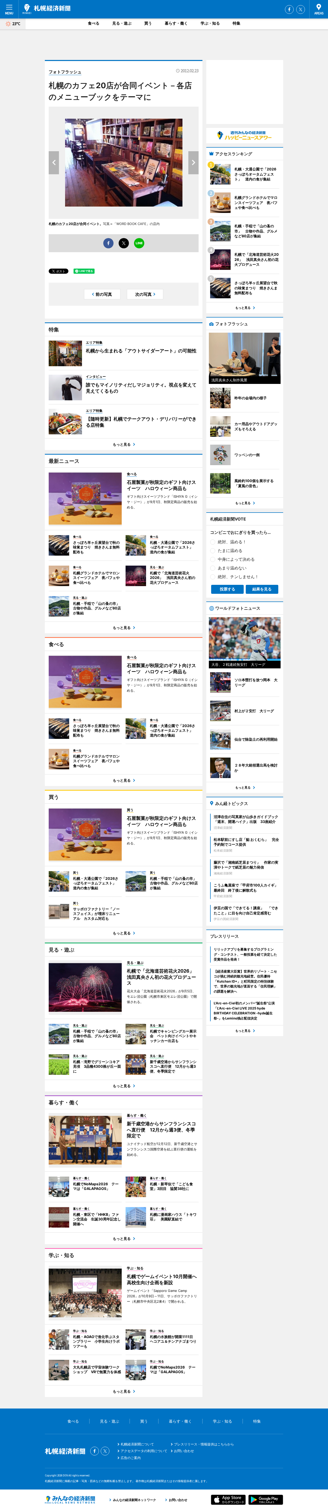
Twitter (300, 9)
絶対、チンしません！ (238, 576)
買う (148, 23)
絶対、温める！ (232, 541)
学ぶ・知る (210, 23)
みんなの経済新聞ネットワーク (70, 1500)
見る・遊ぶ (121, 23)
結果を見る (262, 589)
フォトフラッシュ (65, 71)
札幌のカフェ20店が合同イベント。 (76, 224)
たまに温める (230, 550)
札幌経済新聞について (137, 1444)
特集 (236, 23)
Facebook (289, 9)
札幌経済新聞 (46, 9)
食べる (93, 23)
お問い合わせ (184, 1451)
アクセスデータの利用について (144, 1451)
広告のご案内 (131, 1458)
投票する (227, 589)
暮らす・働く (176, 23)
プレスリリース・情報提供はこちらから (204, 1444)
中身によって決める (236, 559)
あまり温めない (232, 568)
